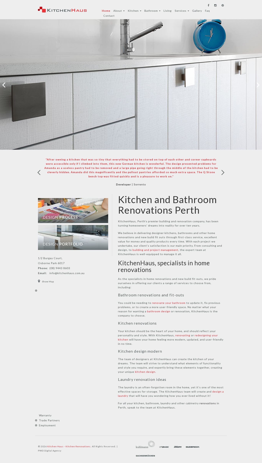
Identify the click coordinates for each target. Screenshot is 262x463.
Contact (109, 15)
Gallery (197, 10)
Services (181, 10)
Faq (207, 10)
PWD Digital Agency (49, 450)
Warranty (45, 415)
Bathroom (151, 10)
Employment (47, 425)
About (118, 10)
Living (168, 10)
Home (106, 10)
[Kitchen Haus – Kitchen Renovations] (62, 9)
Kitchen (133, 10)
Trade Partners (49, 420)
